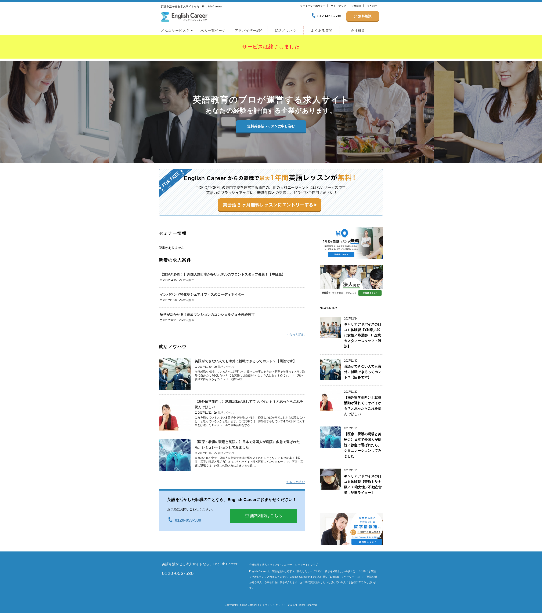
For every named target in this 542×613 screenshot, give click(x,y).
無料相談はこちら (265, 515)
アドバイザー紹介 (249, 30)
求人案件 (188, 280)
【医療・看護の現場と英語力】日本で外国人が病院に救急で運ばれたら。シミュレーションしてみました (362, 445)
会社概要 (356, 5)
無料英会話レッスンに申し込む (271, 126)
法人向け (372, 5)
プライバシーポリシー (312, 5)
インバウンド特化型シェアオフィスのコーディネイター (202, 294)
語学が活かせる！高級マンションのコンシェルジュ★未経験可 (207, 314)
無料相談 (364, 16)
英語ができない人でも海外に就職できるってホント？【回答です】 (245, 361)
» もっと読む (295, 334)
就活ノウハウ (285, 30)
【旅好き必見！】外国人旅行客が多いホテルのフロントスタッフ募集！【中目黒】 (222, 274)
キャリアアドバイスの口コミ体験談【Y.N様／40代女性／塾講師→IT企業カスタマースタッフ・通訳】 (362, 335)
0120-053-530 (178, 573)
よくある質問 (321, 30)
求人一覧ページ (213, 30)
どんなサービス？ (176, 30)
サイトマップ (338, 5)
